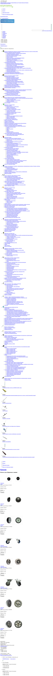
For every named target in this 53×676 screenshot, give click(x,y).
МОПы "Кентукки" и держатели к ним (13, 192)
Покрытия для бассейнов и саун (12, 94)
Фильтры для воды (10, 131)
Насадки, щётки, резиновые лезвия (11, 337)
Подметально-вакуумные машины (13, 148)
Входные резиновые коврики (12, 56)
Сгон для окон (5, 410)
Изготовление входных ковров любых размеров (15, 64)
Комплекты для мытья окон (11, 108)
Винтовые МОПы (10, 195)
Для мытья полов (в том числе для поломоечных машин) (17, 208)
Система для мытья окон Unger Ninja (11, 124)
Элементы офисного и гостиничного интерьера (12, 331)
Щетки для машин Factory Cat (12, 351)
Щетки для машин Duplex (11, 352)
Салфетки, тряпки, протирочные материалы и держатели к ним (16, 297)
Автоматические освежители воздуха (13, 276)
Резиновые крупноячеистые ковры (13, 77)
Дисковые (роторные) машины (12, 150)
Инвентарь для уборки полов (9, 187)
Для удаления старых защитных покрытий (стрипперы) (16, 209)
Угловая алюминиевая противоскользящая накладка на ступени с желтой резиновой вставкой (19, 395)
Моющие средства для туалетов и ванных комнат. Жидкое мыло (16, 315)
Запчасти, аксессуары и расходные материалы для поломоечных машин (17, 346)
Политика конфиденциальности (6, 655)
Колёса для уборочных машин (10, 327)
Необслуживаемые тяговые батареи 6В (13, 374)
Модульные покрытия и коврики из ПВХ (14, 55)
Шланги (8, 130)
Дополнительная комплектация (12, 145)
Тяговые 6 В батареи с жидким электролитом (15, 371)
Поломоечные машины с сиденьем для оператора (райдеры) (17, 144)
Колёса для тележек (8, 173)
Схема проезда (12, 658)
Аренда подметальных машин (12, 163)
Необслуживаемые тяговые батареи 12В (14, 373)
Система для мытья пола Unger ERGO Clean (12, 217)
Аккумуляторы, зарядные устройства (11, 369)
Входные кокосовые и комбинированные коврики (15, 57)
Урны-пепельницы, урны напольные (11, 284)
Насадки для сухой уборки (11, 338)
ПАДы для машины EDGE (11, 357)
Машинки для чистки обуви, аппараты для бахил (13, 248)
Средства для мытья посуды (9, 324)
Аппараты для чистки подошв (12, 251)
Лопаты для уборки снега (11, 99)
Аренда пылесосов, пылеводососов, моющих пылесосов (17, 160)
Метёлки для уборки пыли (11, 300)
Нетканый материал (10, 268)
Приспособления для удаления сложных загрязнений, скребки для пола (17, 204)
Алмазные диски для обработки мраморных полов (15, 367)
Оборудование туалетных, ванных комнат (11, 257)
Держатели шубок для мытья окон (13, 106)
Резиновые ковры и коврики (10, 76)
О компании (8, 2)
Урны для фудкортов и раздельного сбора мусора (15, 288)
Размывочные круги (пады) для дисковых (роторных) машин (17, 152)
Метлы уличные (7, 102)
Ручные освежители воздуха (12, 277)
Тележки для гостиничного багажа (11, 169)
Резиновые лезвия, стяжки (9, 361)
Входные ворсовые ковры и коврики (11, 80)
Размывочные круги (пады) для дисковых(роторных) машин (17, 356)
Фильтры (6, 342)
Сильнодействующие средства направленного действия (14, 322)
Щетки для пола (9, 201)
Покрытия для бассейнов (11, 70)
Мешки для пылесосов (9, 336)
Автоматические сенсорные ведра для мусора (15, 274)
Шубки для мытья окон (11, 107)
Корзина (26, 2)
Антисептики (7, 308)
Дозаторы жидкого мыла (11, 263)
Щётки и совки (7, 199)
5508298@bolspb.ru (3, 45)
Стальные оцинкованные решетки (13, 54)
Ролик (1, 484)
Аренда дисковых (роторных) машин (13, 159)
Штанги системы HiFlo (11, 116)
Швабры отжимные (8, 188)
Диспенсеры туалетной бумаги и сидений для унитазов (16, 269)
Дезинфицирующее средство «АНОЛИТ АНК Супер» (12, 387)
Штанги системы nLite (11, 117)
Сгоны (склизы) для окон (11, 110)
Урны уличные (7, 245)
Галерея (12, 2)
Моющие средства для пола (9, 207)
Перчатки (6, 305)
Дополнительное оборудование (12, 135)
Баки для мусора (9, 241)
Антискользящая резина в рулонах (13, 71)
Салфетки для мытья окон (9, 121)
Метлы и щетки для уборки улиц (10, 234)
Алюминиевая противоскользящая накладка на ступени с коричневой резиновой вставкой (18, 457)
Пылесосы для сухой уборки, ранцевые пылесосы (15, 139)
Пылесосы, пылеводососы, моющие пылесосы (13, 138)
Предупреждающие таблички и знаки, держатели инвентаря (15, 205)
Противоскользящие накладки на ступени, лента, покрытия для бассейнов (18, 68)
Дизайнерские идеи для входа (12, 59)
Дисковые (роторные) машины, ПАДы (11, 149)
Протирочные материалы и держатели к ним (14, 301)
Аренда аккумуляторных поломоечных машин (15, 161)
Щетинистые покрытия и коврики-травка (12, 85)
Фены (8, 261)
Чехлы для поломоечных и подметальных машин (15, 146)
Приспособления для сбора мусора (11, 242)
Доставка (20, 2)
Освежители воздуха (8, 275)
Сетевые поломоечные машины (12, 143)
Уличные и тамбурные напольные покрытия (12, 52)
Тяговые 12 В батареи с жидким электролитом (15, 370)
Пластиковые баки (8, 376)
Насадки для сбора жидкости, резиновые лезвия (15, 339)
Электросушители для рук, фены (10, 258)
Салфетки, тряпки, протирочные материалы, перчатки (14, 296)
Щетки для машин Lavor (11, 353)
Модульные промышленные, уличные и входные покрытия (15, 90)
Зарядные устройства (10, 375)
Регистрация (46, 30)
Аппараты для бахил (8, 253)
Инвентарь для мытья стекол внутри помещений (13, 125)
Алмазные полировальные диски (12, 366)
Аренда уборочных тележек (9, 185)
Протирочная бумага (10, 267)
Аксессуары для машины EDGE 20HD (13, 151)
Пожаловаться (2, 44)
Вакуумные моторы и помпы (10, 343)
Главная (1, 2)
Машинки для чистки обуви (9, 249)
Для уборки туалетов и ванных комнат (13, 279)
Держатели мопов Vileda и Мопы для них (14, 194)
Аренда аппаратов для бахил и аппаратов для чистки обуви (15, 184)
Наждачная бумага (10, 156)
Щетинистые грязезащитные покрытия (13, 58)
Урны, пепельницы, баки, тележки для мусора (12, 283)
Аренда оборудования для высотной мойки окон (13, 133)
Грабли (6, 244)
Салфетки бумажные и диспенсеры (13, 303)
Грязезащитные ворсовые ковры (10, 62)
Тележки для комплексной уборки (13, 213)
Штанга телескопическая (6, 403)
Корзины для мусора (10, 272)
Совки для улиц (9, 202)
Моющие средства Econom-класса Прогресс (12, 320)
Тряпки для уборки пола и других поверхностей (15, 197)
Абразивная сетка (10, 155)
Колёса (6, 344)
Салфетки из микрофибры (11, 298)
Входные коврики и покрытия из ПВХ (11, 84)
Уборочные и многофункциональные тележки (13, 211)
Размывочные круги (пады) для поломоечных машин (16, 355)
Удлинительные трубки (9, 341)
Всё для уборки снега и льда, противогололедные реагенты (15, 97)
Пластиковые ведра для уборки (10, 198)
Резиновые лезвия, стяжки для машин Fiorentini (15, 362)
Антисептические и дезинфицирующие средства (15, 310)
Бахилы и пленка (10, 255)
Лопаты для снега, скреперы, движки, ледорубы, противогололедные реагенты (19, 98)
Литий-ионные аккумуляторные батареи (14, 372)
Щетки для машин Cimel (11, 350)
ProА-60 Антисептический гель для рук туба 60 (10, 449)
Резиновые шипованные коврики (12, 78)
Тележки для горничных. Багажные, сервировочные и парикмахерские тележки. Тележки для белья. (22, 166)
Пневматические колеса (9, 329)
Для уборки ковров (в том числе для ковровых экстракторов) (17, 312)
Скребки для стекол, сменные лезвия (11, 119)
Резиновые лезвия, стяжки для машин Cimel (14, 363)
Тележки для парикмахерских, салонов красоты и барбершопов (16, 171)
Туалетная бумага (10, 270)
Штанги (8, 127)
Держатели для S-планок (11, 111)
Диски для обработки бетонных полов (13, 365)
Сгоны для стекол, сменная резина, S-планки (12, 109)
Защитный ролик (3, 567)
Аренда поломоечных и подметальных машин (13, 177)
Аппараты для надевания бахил (12, 254)
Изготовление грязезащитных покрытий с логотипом (14, 73)
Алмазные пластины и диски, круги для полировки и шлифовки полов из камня (19, 364)
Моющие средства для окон (9, 122)
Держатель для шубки (6, 418)
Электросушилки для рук (11, 259)
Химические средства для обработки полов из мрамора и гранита (18, 210)
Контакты (23, 2)
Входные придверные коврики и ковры (11, 75)
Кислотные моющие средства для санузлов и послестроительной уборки (17, 319)
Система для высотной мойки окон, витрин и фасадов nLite (15, 126)
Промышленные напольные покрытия (13, 92)
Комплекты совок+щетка (11, 200)
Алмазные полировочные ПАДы (12, 154)
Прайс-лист (16, 2)
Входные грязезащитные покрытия (13, 91)
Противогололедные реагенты (12, 101)
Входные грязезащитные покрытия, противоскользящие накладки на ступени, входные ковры (21, 51)
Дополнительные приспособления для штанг (15, 115)
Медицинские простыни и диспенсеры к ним (15, 302)
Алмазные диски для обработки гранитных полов (15, 368)
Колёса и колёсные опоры (9, 326)
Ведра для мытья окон (8, 120)
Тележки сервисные (8, 170)
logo (1, 654)
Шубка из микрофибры (6, 441)
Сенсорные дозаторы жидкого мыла (13, 264)
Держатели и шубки (8, 105)
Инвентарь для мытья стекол (9, 104)
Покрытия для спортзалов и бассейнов (11, 93)
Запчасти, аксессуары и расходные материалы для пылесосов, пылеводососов (18, 335)
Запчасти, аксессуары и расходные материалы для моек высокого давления (17, 378)
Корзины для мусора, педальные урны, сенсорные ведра (14, 271)
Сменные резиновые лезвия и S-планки (14, 112)
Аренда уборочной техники (9, 158)
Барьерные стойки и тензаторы (10, 332)
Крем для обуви (9, 252)
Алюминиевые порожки (11, 61)
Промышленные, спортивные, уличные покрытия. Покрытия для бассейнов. (18, 89)
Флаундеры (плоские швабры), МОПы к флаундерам (16, 193)
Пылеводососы (9, 140)
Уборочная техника (5, 12)
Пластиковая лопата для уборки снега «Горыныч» (11, 426)
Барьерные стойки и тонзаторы (10, 172)
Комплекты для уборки (9, 281)
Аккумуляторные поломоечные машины (14, 142)
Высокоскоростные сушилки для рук (13, 260)
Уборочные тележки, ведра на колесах (13, 212)
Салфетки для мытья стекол (11, 299)
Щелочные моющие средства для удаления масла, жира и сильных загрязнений (19, 318)
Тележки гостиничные (9, 167)
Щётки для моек (7, 379)
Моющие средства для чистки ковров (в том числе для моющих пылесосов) (18, 321)
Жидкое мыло (9, 265)
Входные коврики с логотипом (10, 87)
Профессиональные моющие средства (11, 307)
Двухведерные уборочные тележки (13, 222)
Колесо (1, 525)
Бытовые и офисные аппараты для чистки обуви (15, 250)
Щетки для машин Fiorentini (11, 348)
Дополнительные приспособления (13, 132)
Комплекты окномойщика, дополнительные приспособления (15, 123)
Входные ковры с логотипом (12, 65)
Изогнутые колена (10, 128)
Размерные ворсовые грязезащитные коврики (15, 63)
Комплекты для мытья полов (12, 190)
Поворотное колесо (3, 546)
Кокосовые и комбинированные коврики (14, 79)
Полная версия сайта (4, 16)
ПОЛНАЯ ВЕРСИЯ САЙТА (5, 3)
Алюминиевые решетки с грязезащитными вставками (16, 53)
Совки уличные (7, 243)
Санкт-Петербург (5, 18)
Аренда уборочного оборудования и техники (12, 175)
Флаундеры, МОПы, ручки (9, 191)
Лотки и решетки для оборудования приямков (15, 60)
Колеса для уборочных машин (7, 14)
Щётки (8, 129)
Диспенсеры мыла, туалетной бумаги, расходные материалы (15, 262)
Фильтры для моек (8, 380)
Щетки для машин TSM (11, 349)
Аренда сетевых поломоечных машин (13, 162)
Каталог (4, 2)
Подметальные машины (9, 147)
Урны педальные (10, 273)
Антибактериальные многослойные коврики (14, 67)
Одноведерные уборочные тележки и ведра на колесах (16, 221)
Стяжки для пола (8, 203)
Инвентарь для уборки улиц (9, 233)
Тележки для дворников (9, 239)
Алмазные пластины (10, 157)
